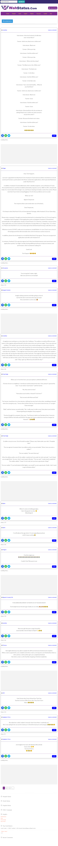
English (25, 13)
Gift (4, 693)
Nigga (4, 168)
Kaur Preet (3, 821)
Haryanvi (38, 13)
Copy (54, 135)
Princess (5, 645)
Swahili (45, 13)
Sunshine (5, 623)
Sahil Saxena (3, 816)
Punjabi (14, 13)
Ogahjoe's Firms (6, 717)
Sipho (4, 503)
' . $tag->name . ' (4, 831)
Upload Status (53, 8)
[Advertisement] (29, 154)
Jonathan (5, 30)
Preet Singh (5, 374)
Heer (2, 818)
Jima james (5, 268)
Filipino (32, 13)
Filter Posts (8, 21)
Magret (4, 549)
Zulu (51, 13)
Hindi (19, 13)
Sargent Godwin (6, 290)
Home (7, 13)
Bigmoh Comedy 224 (8, 597)
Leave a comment (52, 30)
